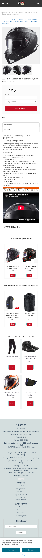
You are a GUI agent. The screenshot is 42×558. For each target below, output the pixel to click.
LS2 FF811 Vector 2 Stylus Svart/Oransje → (26, 20)
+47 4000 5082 (21, 498)
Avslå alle (11, 550)
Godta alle (31, 550)
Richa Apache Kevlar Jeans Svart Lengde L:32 (12, 358)
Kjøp (12, 275)
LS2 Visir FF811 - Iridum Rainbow (30, 394)
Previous (5, 46)
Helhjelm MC (29, 13)
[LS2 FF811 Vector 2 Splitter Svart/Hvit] (21, 45)
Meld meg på (21, 533)
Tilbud (21, 507)
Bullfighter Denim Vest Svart (29, 315)
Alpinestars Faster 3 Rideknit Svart (30, 358)
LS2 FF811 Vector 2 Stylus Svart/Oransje (11, 394)
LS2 (5, 118)
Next (37, 46)
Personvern (21, 510)
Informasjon (8, 125)
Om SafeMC (21, 513)
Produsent (7, 129)
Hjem (3, 13)
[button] (6, 261)
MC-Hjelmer (19, 13)
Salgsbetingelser (21, 516)
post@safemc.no (21, 500)
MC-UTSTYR (10, 13)
